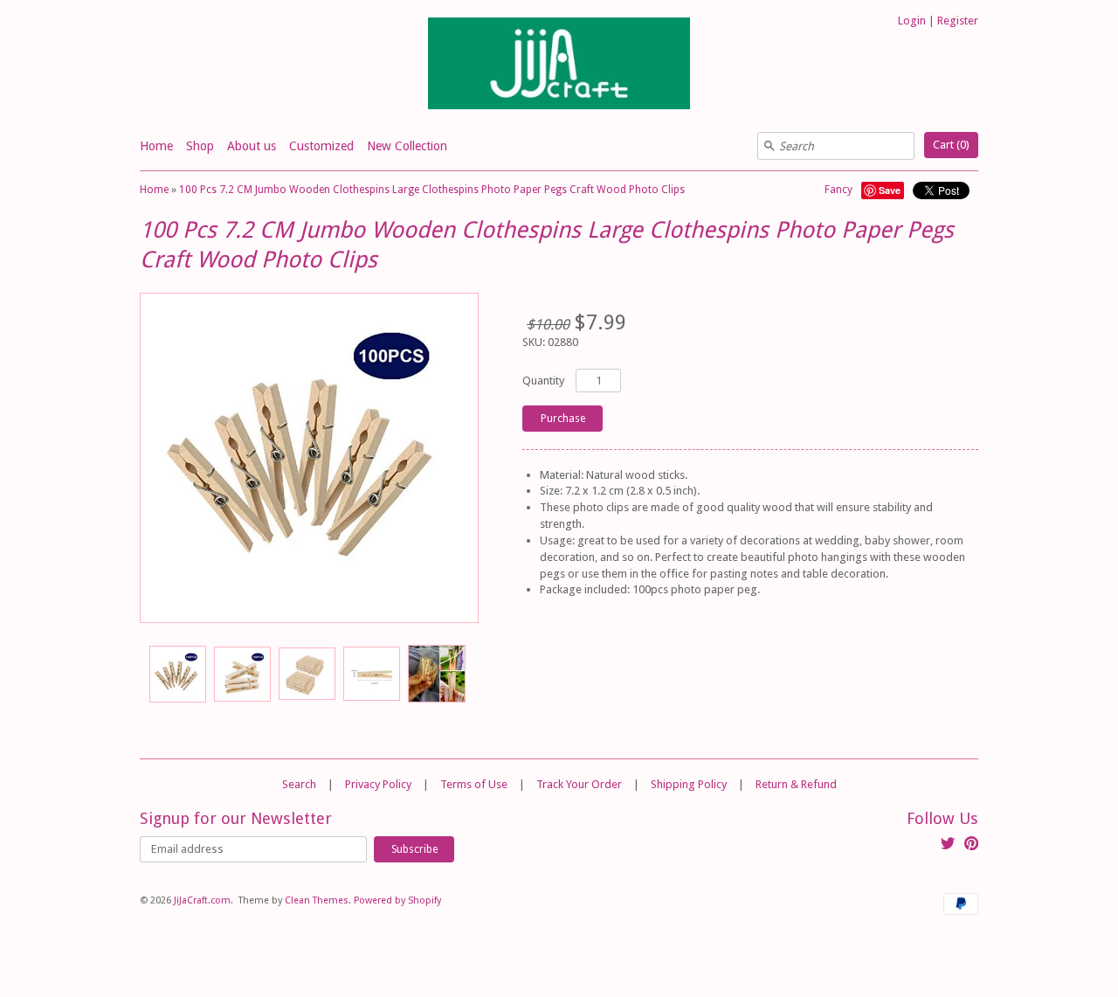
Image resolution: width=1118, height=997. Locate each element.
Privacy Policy (378, 784)
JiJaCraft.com (202, 900)
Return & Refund (796, 784)
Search (299, 784)
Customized (321, 146)
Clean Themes (317, 900)
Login (912, 20)
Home (156, 146)
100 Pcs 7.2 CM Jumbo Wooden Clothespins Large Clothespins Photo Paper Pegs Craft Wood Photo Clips (432, 189)
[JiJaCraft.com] (559, 65)
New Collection (407, 146)
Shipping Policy (689, 784)
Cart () (951, 144)
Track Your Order (579, 784)
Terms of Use (473, 784)
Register (957, 20)
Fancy (838, 189)
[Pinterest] (971, 845)
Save (890, 190)
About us (251, 146)
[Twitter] (948, 845)
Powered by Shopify (397, 900)
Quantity (543, 380)
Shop (200, 146)
